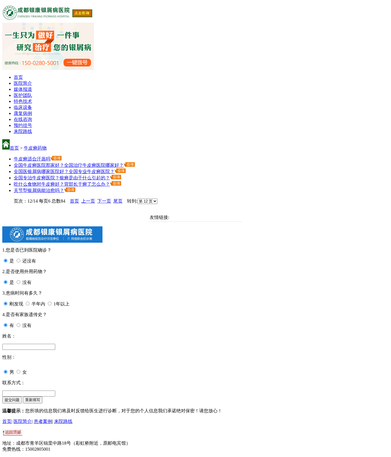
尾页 (118, 201)
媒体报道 (23, 89)
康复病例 (23, 113)
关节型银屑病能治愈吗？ (39, 190)
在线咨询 (23, 119)
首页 (18, 77)
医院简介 (23, 83)
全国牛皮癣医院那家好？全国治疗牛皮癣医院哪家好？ (69, 165)
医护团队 (23, 95)
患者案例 (43, 421)
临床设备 (23, 107)
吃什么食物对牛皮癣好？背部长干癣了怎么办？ (62, 184)
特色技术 (23, 101)
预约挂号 (23, 125)
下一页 (104, 201)
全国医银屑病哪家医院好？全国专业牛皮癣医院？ (64, 171)
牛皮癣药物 (35, 148)
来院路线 (23, 131)
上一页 (88, 201)
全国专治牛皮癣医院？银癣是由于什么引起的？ (62, 177)
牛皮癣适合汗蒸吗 (32, 158)
